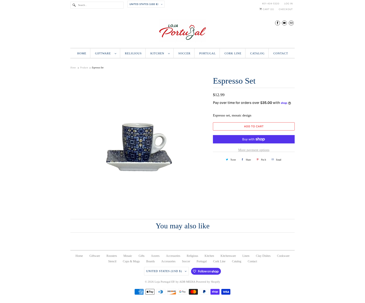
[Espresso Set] (139, 143)
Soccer (184, 53)
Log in (288, 3)
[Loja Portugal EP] (182, 31)
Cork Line (233, 53)
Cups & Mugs (131, 261)
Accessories (173, 255)
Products (84, 67)
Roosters (111, 255)
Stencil (112, 261)
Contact (280, 53)
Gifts (141, 255)
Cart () (268, 9)
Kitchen (158, 53)
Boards (150, 261)
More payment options (253, 150)
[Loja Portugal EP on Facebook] (277, 23)
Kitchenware (228, 255)
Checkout (286, 9)
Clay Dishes (263, 255)
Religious (133, 53)
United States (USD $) (144, 4)
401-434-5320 (270, 3)
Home (81, 53)
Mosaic (127, 255)
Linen (245, 255)
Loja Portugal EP (164, 281)
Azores (155, 255)
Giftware (104, 53)
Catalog (257, 53)
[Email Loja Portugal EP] (291, 23)
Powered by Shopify (208, 281)
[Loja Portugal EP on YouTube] (284, 23)
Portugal (207, 53)
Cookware (283, 255)
